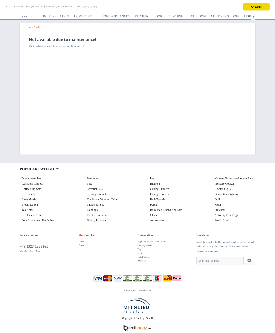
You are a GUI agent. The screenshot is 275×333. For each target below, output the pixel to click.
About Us (142, 260)
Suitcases (220, 209)
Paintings (92, 209)
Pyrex (153, 204)
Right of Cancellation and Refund (152, 241)
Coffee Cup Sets (31, 188)
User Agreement (145, 245)
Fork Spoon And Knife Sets (38, 220)
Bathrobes (93, 178)
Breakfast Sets (30, 204)
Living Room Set (160, 194)
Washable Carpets (32, 183)
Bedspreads (28, 194)
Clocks (154, 215)
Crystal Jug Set (223, 188)
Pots (89, 183)
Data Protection (144, 257)
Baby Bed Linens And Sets (166, 209)
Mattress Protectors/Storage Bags (234, 178)
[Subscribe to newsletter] (249, 260)
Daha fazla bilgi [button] (89, 6)
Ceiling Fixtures (159, 188)
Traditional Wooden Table (102, 199)
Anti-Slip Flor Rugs (226, 215)
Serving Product (96, 194)
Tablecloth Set (95, 204)
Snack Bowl (222, 220)
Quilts (218, 199)
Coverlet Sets (95, 188)
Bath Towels (157, 199)
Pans (153, 178)
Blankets (155, 183)
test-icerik (142, 253)
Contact (82, 241)
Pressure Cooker (224, 183)
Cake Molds (29, 199)
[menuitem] (25, 16)
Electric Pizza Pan (97, 215)
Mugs (218, 204)
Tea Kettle (28, 209)
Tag (139, 249)
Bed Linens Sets (31, 215)
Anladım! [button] (256, 6)
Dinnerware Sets (31, 178)
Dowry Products (96, 220)
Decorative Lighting (226, 194)
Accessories (157, 220)
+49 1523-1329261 (34, 246)
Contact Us (83, 245)
